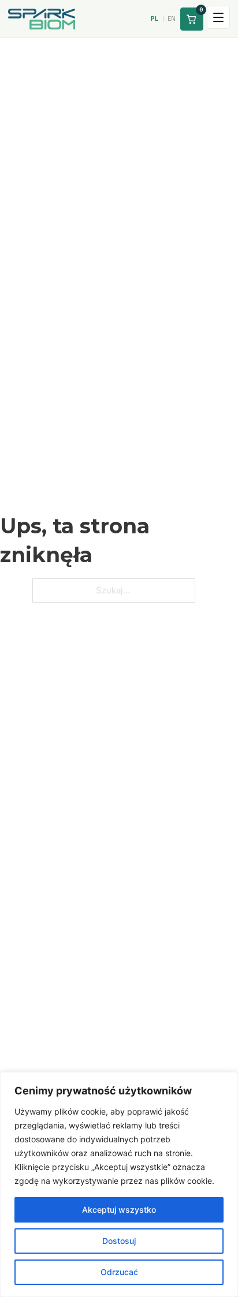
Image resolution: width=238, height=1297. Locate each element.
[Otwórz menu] (218, 17)
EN (172, 19)
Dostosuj (119, 1241)
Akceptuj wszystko (119, 1209)
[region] (119, 1184)
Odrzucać (119, 1272)
